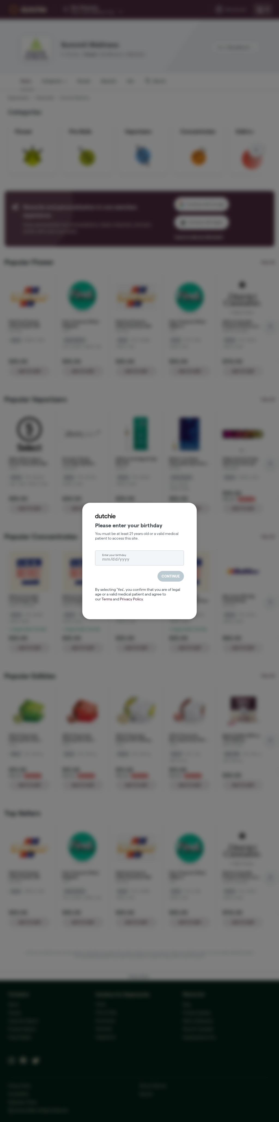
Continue (171, 576)
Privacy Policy (131, 599)
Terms (107, 599)
